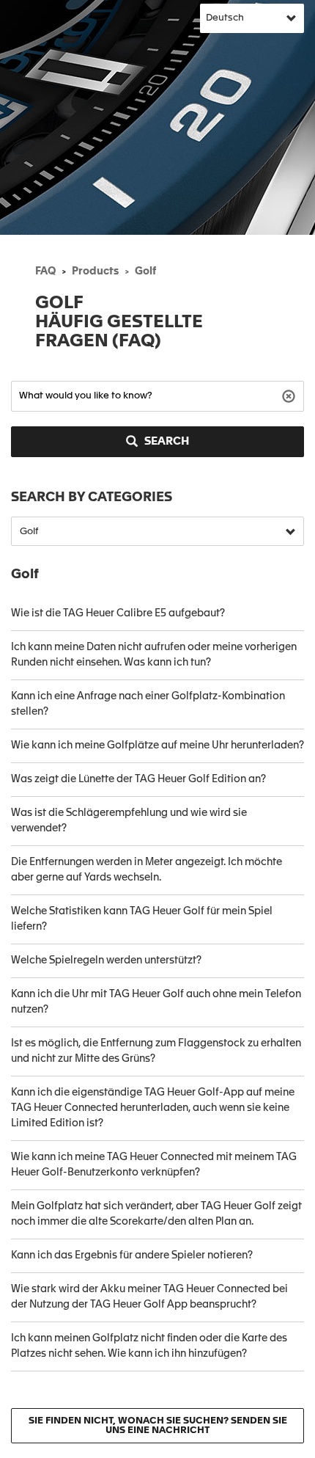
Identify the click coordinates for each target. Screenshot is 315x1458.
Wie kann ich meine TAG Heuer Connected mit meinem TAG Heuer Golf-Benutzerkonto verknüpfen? (154, 1165)
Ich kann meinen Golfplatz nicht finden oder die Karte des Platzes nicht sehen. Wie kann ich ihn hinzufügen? (149, 1346)
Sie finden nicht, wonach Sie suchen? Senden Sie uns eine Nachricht (158, 1425)
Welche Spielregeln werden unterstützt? (106, 960)
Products (95, 271)
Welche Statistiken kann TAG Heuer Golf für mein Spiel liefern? (142, 919)
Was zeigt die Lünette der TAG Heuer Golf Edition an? (138, 779)
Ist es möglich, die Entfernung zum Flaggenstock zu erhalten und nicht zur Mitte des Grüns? (156, 1051)
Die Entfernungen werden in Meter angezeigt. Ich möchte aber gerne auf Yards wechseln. (146, 870)
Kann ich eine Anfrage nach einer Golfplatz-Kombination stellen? (148, 704)
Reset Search (290, 395)
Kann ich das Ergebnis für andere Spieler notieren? (132, 1255)
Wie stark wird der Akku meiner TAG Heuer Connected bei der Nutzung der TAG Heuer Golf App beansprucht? (149, 1297)
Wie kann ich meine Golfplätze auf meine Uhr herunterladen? (157, 745)
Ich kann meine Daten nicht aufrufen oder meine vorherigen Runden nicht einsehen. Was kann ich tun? (154, 655)
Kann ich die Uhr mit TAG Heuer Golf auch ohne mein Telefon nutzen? (156, 1002)
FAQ (45, 271)
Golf (145, 271)
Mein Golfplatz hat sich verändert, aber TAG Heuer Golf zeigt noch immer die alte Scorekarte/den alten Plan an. (156, 1214)
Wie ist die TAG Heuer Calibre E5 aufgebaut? (118, 613)
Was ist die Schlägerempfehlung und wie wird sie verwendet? (129, 821)
